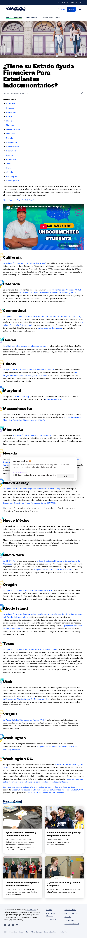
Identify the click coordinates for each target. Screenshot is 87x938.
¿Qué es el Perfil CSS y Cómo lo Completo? (63, 884)
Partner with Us (75, 2)
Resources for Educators (50, 914)
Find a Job (68, 917)
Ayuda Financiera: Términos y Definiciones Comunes (21, 834)
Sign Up (71, 9)
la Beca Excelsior (44, 561)
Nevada (9, 138)
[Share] (82, 93)
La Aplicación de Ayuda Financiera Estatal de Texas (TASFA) (30, 649)
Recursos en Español (14, 17)
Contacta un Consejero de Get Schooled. (46, 793)
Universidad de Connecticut (50, 328)
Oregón (9, 155)
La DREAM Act (9, 561)
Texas (8, 164)
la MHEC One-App (21, 396)
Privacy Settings (36, 932)
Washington (11, 176)
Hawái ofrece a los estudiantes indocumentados (25, 346)
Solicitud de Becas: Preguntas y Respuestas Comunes (64, 834)
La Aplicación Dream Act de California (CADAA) (24, 263)
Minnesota (11, 134)
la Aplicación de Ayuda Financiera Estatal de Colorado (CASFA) (47, 293)
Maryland (10, 125)
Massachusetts (13, 129)
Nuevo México (12, 146)
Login (63, 9)
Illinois (9, 121)
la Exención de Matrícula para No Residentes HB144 (27, 699)
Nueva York (11, 151)
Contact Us (63, 932)
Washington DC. (13, 181)
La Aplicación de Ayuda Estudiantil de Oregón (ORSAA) (28, 590)
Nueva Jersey (12, 142)
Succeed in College (71, 913)
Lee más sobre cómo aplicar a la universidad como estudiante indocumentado (39, 787)
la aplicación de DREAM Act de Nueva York (53, 569)
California (10, 103)
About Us (49, 910)
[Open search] (58, 9)
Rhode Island (12, 159)
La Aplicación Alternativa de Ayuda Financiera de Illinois (28, 370)
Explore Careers (70, 920)
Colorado (10, 108)
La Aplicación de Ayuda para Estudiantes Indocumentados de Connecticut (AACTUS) (42, 316)
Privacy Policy (24, 932)
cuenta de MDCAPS (54, 399)
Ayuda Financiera (32, 17)
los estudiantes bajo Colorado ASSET (64, 290)
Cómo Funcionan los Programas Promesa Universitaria (22, 884)
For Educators (63, 2)
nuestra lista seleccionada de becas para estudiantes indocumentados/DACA (47, 790)
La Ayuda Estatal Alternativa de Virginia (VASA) (24, 720)
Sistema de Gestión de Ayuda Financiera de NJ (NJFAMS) (29, 503)
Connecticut (11, 112)
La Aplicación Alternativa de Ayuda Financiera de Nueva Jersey (31, 488)
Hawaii (9, 116)
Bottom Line (31, 910)
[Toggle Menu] (80, 9)
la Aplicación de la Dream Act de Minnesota (33, 435)
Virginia (9, 172)
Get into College (70, 910)
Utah (8, 168)
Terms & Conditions (50, 932)
